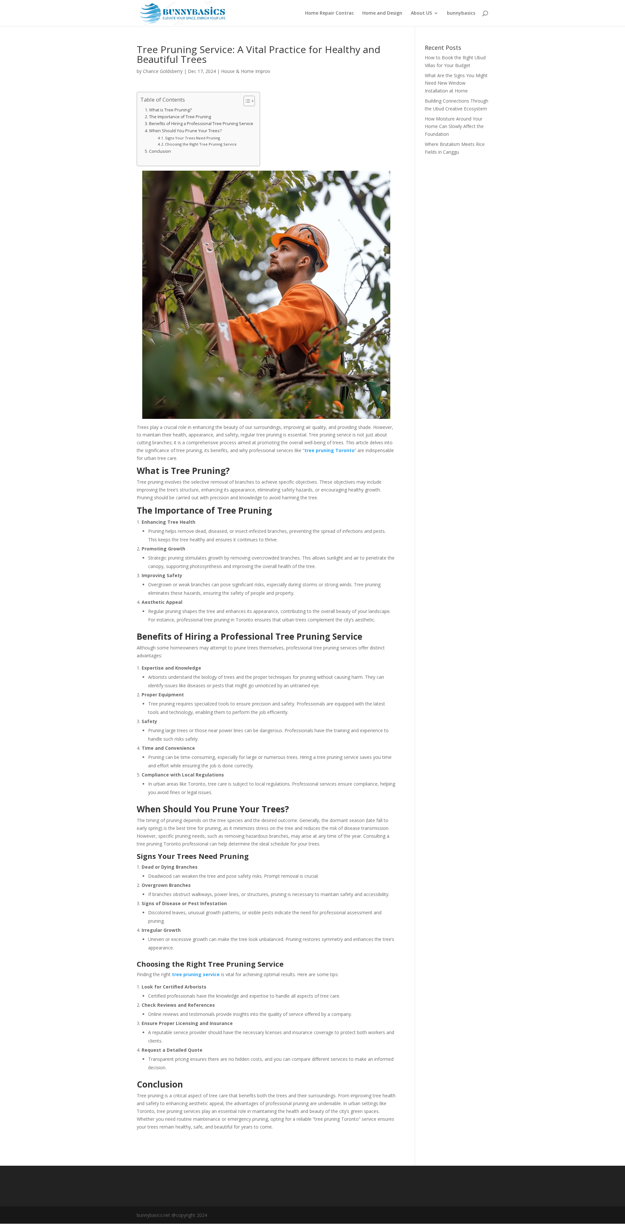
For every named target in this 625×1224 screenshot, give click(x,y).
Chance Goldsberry (163, 71)
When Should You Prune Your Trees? (185, 131)
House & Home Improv (245, 71)
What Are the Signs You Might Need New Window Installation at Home (456, 83)
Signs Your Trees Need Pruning (192, 137)
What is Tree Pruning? (170, 110)
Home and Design (382, 13)
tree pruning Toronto (329, 450)
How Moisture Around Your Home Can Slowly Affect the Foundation (454, 126)
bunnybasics (461, 13)
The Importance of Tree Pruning (180, 117)
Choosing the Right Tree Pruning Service (201, 144)
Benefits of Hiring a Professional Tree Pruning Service (201, 123)
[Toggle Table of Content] (246, 101)
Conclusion (160, 151)
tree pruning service (196, 974)
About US (421, 13)
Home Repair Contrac (329, 13)
